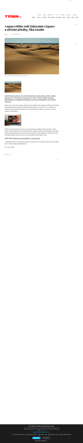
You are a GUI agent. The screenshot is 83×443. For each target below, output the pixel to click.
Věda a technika (51, 17)
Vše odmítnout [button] (46, 437)
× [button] (81, 425)
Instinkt (44, 14)
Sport (64, 17)
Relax (77, 17)
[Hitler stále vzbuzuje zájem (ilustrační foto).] (13, 120)
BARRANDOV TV (50, 14)
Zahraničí (44, 17)
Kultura (68, 17)
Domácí (39, 17)
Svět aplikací (68, 14)
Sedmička (39, 14)
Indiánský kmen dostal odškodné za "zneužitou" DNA (26, 138)
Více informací (42, 430)
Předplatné (75, 14)
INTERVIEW (62, 14)
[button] (41, 432)
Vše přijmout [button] (36, 437)
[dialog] (41, 433)
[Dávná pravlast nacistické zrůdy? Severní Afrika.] (13, 87)
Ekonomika (59, 17)
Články (33, 17)
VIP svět (56, 14)
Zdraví (72, 17)
